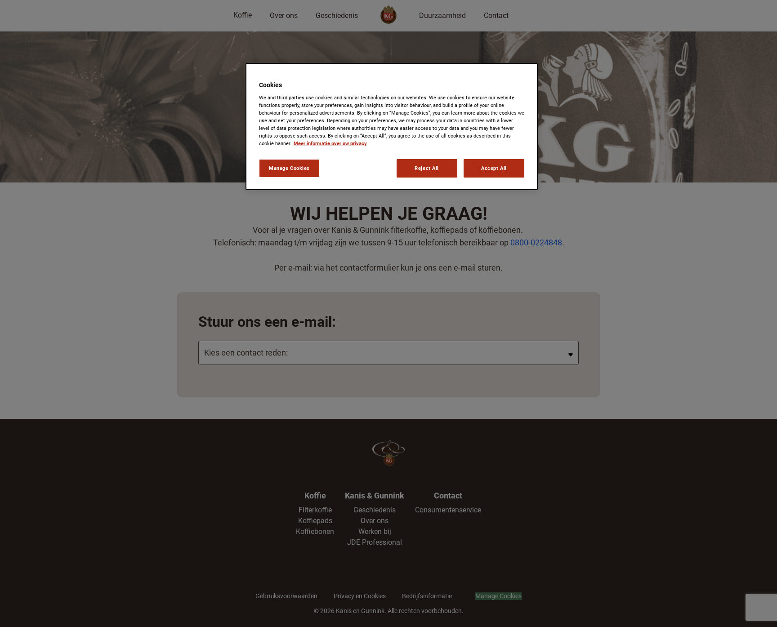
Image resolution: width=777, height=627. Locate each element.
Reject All (427, 168)
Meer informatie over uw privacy (330, 143)
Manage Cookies (289, 168)
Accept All (494, 168)
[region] (392, 127)
